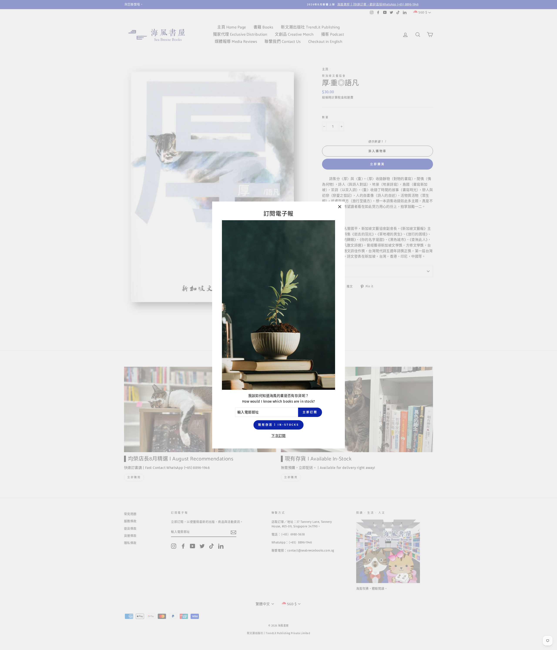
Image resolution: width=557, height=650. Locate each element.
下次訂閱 (278, 436)
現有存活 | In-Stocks (278, 424)
